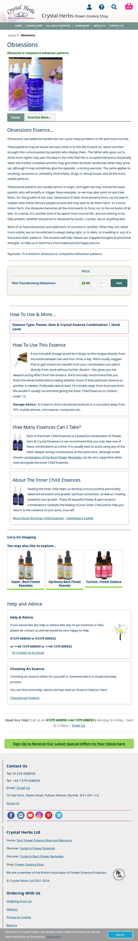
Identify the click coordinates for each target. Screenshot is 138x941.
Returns (11, 925)
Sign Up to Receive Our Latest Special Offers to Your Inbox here (69, 743)
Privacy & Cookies (18, 917)
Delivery (12, 909)
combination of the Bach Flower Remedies (53, 457)
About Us (99, 27)
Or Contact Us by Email (28, 653)
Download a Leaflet (80, 518)
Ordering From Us (19, 901)
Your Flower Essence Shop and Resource (44, 840)
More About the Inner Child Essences (38, 518)
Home (18, 25)
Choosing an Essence (24, 698)
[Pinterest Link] (49, 815)
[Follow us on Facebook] (10, 815)
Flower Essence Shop (29, 864)
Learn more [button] (53, 936)
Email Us (78, 725)
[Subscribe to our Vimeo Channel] (59, 815)
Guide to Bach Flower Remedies (42, 856)
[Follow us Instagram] (20, 815)
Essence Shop (34, 27)
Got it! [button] (120, 934)
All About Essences (59, 27)
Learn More (82, 27)
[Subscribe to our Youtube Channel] (30, 815)
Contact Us (116, 27)
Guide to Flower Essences (37, 848)
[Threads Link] (39, 815)
